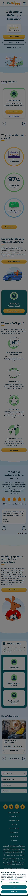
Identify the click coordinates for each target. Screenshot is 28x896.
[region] (14, 882)
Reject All (13, 887)
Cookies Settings (14, 882)
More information (15, 879)
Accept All (14, 891)
